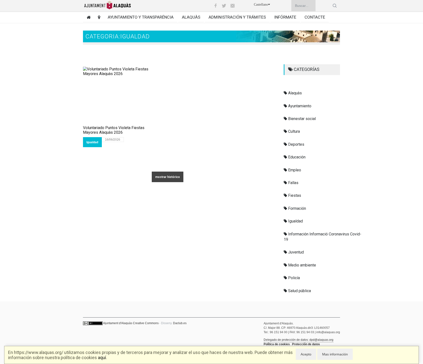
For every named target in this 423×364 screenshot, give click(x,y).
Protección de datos (306, 344)
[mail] (232, 5)
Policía (293, 278)
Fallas (292, 182)
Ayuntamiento (299, 106)
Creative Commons (146, 323)
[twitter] (224, 5)
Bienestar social (301, 118)
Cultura (293, 131)
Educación (296, 157)
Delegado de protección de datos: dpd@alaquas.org (298, 340)
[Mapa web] (97, 17)
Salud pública (299, 290)
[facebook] (215, 5)
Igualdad (92, 142)
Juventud (295, 252)
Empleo (294, 170)
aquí (102, 357)
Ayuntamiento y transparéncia (141, 17)
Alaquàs (191, 17)
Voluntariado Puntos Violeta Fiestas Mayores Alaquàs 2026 (113, 130)
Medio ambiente (301, 265)
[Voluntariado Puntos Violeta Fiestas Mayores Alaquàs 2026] (123, 96)
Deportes (295, 144)
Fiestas (294, 195)
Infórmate (285, 17)
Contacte (315, 17)
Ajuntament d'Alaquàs (117, 323)
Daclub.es (180, 323)
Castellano (261, 4)
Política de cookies (277, 344)
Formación (296, 208)
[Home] (87, 17)
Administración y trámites (237, 17)
